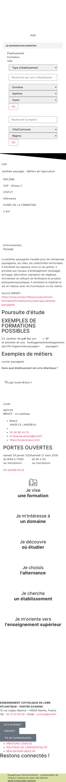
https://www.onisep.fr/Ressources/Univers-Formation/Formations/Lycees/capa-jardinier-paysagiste (29, 300)
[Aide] (33, 29)
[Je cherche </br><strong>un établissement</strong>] (33, 585)
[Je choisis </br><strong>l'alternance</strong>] (33, 560)
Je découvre (33, 544)
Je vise (33, 492)
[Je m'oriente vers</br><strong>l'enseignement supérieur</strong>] (33, 611)
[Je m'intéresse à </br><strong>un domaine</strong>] (33, 508)
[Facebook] (13, 769)
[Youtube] (22, 769)
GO (13, 106)
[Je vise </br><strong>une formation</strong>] (33, 482)
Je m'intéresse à (33, 518)
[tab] (33, 53)
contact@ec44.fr (46, 714)
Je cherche (33, 596)
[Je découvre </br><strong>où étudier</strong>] (33, 534)
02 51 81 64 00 (15, 714)
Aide (33, 35)
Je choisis (33, 570)
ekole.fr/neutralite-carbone (22, 780)
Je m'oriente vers (33, 621)
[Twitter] (4, 769)
